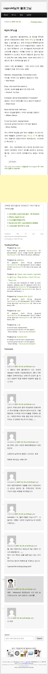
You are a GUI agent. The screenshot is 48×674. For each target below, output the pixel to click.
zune (18, 248)
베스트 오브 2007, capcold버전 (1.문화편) (23, 223)
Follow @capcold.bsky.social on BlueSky (24, 667)
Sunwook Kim (22, 337)
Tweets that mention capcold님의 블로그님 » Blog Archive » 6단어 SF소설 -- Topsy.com (24, 277)
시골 (18, 325)
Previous (33, 22)
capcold (17, 168)
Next (41, 22)
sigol (18, 311)
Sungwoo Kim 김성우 (25, 296)
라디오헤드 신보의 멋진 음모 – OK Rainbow (24, 214)
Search (6, 635)
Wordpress (16, 661)
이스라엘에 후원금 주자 (17, 220)
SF (39, 167)
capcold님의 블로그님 (17, 8)
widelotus (20, 260)
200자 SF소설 (30, 40)
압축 (9, 168)
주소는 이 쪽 (32, 136)
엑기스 (14, 15)
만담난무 (25, 167)
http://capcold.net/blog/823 (27, 332)
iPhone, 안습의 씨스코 (16, 217)
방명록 (29, 15)
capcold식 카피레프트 (31, 661)
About (6, 15)
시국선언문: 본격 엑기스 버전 (19, 226)
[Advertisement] (24, 188)
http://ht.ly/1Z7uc (32, 250)
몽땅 (21, 15)
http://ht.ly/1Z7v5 (12, 255)
